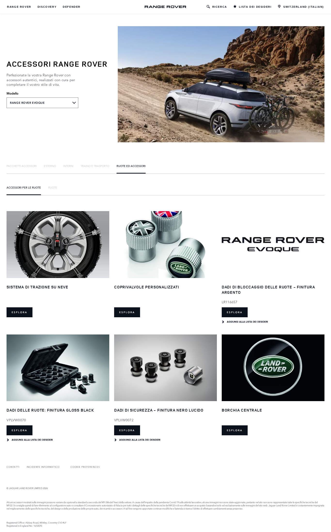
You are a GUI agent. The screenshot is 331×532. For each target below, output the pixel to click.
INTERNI (68, 166)
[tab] (22, 166)
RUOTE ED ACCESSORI (131, 166)
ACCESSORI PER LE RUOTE (24, 187)
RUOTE (52, 187)
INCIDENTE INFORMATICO (43, 466)
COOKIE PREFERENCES (85, 466)
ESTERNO (50, 166)
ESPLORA (19, 312)
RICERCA (219, 6)
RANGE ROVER (19, 6)
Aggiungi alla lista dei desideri (247, 321)
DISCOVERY (47, 6)
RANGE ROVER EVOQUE (27, 102)
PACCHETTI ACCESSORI (22, 166)
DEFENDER (71, 6)
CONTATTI (13, 466)
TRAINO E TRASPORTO (95, 166)
